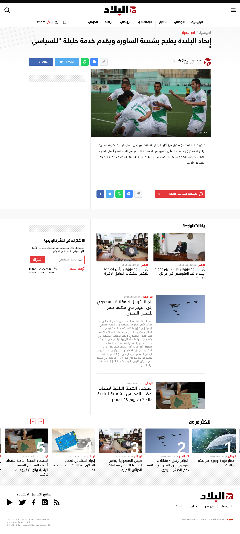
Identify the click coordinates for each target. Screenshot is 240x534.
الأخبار (163, 22)
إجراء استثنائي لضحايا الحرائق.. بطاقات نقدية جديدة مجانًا (74, 465)
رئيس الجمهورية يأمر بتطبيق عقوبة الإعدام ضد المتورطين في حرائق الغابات (180, 273)
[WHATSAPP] (85, 62)
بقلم (187, 61)
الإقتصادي (145, 22)
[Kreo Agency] (229, 519)
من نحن (209, 506)
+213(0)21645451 (20, 519)
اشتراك (37, 260)
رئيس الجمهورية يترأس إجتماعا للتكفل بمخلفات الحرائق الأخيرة (126, 271)
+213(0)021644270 (44, 519)
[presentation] (41, 421)
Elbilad (120, 10)
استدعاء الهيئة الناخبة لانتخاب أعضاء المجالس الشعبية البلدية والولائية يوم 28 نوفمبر (124, 393)
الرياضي (125, 22)
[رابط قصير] (104, 62)
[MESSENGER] (94, 62)
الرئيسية (197, 22)
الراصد (109, 22)
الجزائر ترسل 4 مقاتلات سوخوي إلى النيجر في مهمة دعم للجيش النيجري (124, 307)
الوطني (179, 22)
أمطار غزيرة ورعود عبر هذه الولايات (217, 463)
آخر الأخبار (147, 296)
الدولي (93, 22)
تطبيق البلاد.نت (186, 506)
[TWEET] (110, 194)
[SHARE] (100, 194)
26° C (41, 22)
